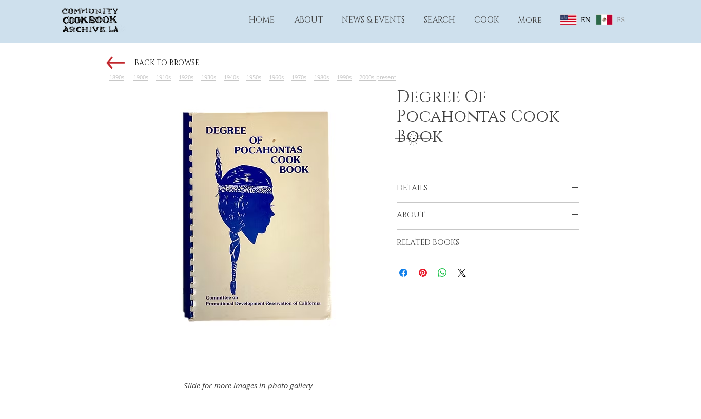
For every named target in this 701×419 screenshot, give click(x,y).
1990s (344, 77)
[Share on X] (462, 273)
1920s (186, 77)
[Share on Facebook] (403, 273)
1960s (276, 77)
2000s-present (377, 77)
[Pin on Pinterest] (423, 273)
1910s (163, 77)
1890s (116, 77)
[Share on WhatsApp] (442, 273)
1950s (253, 77)
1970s (298, 77)
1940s (231, 77)
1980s (321, 77)
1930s (208, 77)
